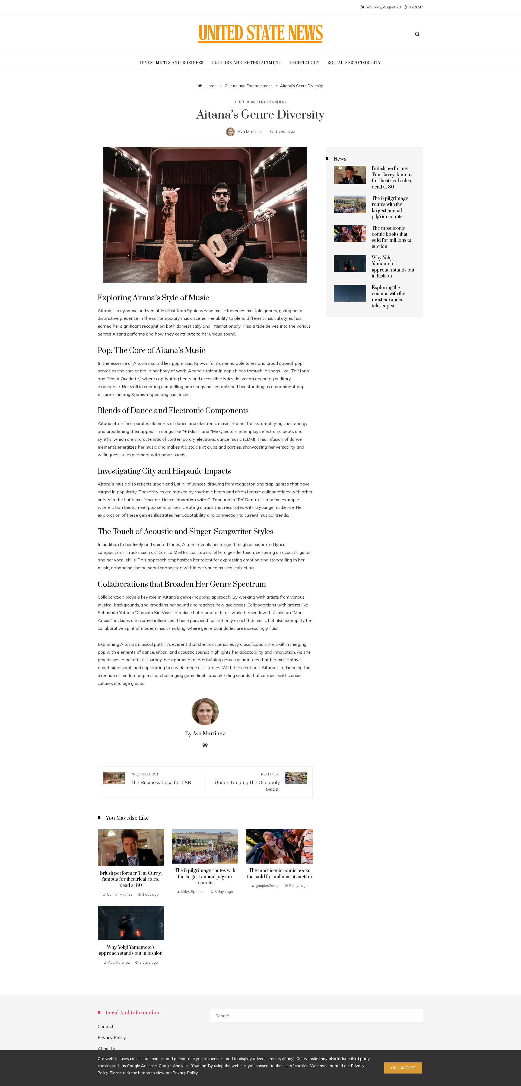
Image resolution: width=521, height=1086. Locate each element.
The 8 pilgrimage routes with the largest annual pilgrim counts (205, 877)
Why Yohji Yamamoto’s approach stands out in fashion (131, 950)
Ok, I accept (403, 1067)
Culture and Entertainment (260, 102)
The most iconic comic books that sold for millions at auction (279, 874)
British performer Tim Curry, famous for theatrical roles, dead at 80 (131, 879)
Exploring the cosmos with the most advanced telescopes (388, 297)
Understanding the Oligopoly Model (247, 782)
